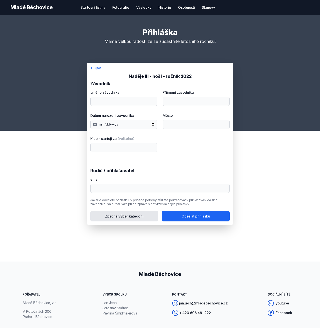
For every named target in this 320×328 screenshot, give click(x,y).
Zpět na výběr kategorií (124, 216)
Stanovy (208, 7)
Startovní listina (93, 7)
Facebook (284, 313)
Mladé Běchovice (31, 7)
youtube (282, 303)
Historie (164, 7)
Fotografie (120, 7)
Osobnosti (186, 7)
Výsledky (144, 7)
